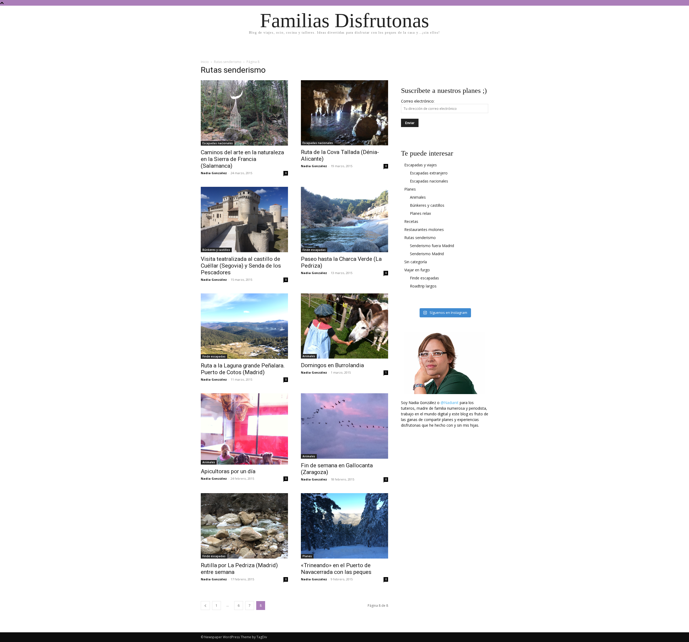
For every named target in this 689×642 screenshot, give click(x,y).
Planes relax (420, 213)
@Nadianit (450, 402)
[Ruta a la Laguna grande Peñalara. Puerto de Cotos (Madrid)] (244, 326)
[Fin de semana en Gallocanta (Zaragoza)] (344, 426)
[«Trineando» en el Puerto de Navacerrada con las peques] (344, 526)
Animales (309, 356)
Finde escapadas (314, 250)
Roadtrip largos (423, 286)
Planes (307, 556)
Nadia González (214, 173)
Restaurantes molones (424, 229)
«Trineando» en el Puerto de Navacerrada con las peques (336, 568)
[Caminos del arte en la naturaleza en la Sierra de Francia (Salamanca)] (244, 113)
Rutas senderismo (227, 61)
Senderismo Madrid (427, 253)
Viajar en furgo (417, 269)
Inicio (205, 61)
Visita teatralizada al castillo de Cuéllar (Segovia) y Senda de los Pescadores (241, 266)
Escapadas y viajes (420, 164)
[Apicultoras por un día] (244, 429)
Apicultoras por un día (228, 471)
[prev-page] (205, 605)
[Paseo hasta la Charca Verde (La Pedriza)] (344, 219)
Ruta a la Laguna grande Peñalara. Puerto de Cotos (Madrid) (243, 369)
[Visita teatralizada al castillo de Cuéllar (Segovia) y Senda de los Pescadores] (244, 219)
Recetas (411, 221)
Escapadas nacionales (217, 143)
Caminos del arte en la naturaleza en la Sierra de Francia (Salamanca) (242, 159)
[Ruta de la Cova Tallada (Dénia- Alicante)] (344, 112)
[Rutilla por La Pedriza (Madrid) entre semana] (244, 526)
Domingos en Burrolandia (332, 365)
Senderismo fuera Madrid (432, 245)
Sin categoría (415, 261)
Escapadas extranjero (429, 173)
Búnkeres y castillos (216, 250)
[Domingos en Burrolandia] (344, 326)
